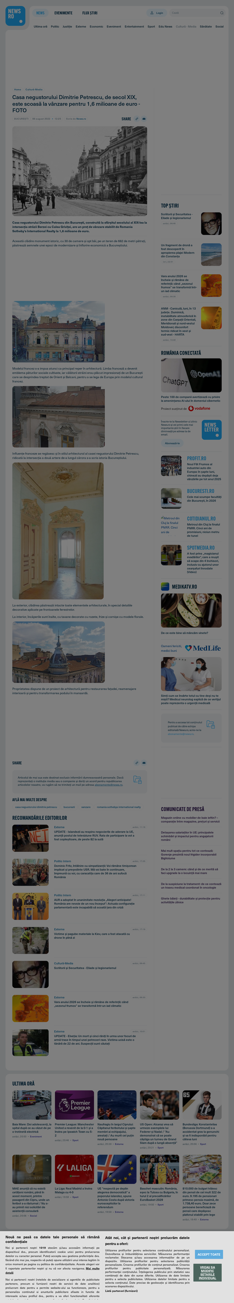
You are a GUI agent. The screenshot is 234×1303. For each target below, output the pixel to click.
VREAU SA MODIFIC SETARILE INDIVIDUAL (207, 1272)
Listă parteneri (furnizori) (121, 1291)
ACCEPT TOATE (209, 1254)
